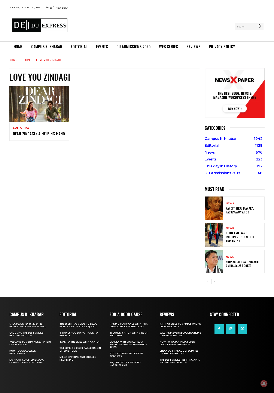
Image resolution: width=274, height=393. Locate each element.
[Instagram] (230, 329)
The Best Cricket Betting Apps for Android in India (180, 361)
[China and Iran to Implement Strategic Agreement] (214, 234)
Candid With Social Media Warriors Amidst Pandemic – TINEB (128, 344)
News (230, 203)
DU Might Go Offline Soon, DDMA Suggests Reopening (26, 361)
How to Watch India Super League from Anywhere (177, 343)
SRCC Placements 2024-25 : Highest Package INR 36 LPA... (27, 325)
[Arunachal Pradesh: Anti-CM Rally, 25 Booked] (214, 261)
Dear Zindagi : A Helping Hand (39, 133)
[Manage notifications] (264, 383)
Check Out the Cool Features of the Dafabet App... (179, 352)
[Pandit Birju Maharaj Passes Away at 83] (214, 208)
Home (13, 60)
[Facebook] (219, 329)
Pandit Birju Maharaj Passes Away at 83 (240, 210)
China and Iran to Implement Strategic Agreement (240, 237)
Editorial (21, 128)
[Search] (259, 26)
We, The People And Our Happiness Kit (125, 364)
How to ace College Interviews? (22, 352)
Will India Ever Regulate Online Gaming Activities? (180, 334)
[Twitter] (242, 329)
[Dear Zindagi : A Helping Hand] (39, 104)
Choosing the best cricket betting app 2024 (27, 334)
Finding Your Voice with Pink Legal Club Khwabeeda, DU (128, 325)
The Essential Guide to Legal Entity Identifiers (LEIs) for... (78, 325)
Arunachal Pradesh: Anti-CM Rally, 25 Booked (243, 263)
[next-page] (214, 281)
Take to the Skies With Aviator (80, 341)
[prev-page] (207, 281)
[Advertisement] (153, 25)
